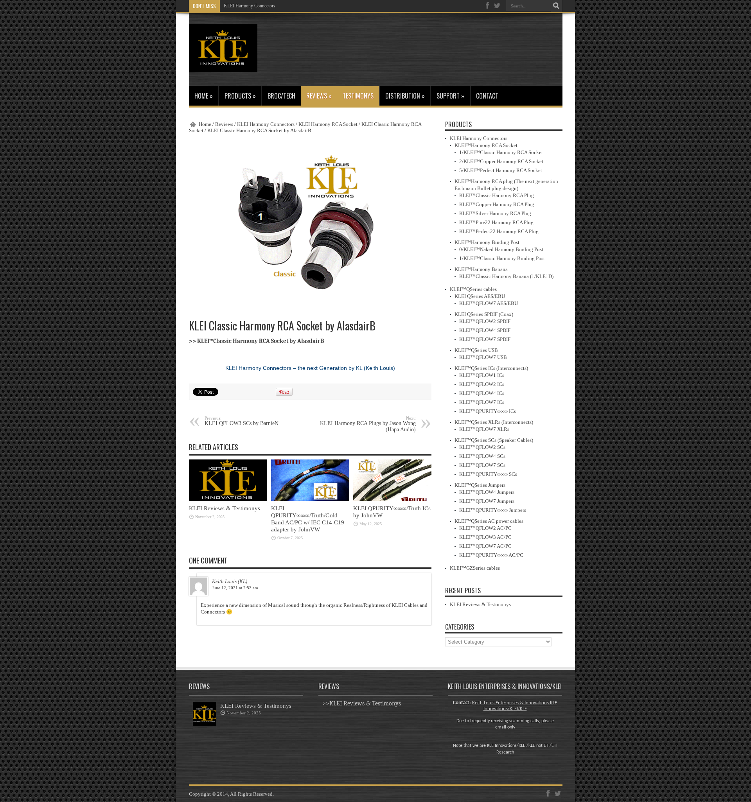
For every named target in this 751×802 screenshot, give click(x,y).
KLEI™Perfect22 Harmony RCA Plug (499, 231)
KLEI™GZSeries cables (475, 568)
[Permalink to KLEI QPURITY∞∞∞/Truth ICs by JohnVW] (392, 499)
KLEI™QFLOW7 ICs (481, 402)
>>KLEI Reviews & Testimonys (361, 703)
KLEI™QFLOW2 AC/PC (485, 528)
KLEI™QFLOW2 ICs (481, 384)
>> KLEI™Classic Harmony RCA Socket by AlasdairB (256, 341)
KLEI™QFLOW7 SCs (482, 465)
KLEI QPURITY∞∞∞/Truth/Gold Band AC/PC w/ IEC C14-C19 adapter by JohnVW (307, 519)
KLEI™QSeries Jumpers (480, 485)
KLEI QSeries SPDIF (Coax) (484, 314)
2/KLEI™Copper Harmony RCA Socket (501, 161)
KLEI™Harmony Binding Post (487, 242)
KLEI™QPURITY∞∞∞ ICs (487, 411)
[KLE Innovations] (223, 66)
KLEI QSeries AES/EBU (480, 296)
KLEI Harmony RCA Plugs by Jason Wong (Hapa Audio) (368, 424)
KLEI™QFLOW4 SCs (482, 456)
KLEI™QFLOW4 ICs (481, 393)
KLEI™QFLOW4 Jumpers (486, 492)
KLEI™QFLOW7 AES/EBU (488, 303)
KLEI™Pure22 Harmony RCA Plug (496, 222)
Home (203, 95)
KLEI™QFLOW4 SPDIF (484, 330)
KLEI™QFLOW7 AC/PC (485, 546)
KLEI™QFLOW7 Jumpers (486, 501)
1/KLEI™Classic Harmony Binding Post (502, 258)
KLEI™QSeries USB (476, 350)
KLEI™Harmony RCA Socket (486, 145)
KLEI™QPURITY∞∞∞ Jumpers (492, 510)
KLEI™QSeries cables (473, 289)
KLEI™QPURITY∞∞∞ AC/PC (491, 555)
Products (240, 95)
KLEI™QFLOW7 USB (483, 357)
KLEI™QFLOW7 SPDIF (484, 339)
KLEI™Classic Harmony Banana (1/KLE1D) (506, 276)
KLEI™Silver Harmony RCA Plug (495, 213)
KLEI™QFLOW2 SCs (482, 447)
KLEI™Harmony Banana (481, 269)
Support (450, 95)
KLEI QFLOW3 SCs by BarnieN (241, 421)
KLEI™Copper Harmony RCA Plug (496, 204)
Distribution (405, 95)
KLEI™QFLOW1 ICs (481, 375)
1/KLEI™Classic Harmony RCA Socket (501, 152)
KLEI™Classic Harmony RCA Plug (496, 195)
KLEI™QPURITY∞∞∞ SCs (488, 474)
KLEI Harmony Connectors (249, 6)
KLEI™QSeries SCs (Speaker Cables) (494, 440)
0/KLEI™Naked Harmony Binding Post (501, 249)
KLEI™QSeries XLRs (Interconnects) (494, 422)
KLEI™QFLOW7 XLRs (484, 429)
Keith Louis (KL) (229, 581)
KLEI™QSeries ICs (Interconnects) (491, 368)
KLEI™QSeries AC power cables (489, 521)
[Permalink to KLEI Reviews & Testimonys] (228, 499)
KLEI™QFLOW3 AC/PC (485, 537)
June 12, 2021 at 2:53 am (235, 587)
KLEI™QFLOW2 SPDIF (484, 321)
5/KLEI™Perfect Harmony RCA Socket (500, 170)
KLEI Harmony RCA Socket (328, 124)
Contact (487, 95)
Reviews (319, 95)
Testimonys (358, 95)
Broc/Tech (281, 95)
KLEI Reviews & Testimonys (224, 508)
